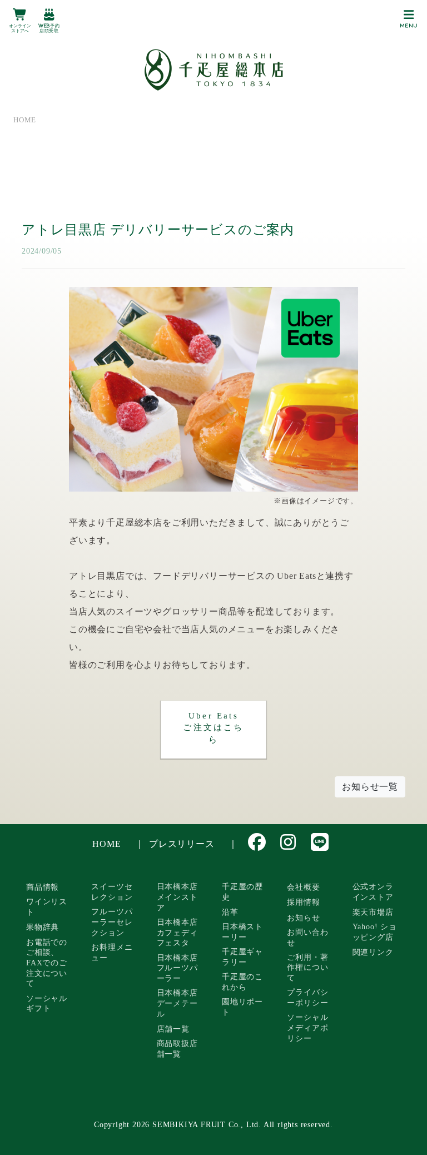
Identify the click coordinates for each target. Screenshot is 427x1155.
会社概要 (303, 887)
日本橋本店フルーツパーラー (177, 968)
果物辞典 (42, 927)
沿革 (230, 912)
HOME (106, 844)
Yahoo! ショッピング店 (374, 931)
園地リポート (242, 1007)
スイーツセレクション (111, 891)
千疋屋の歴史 (242, 891)
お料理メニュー (111, 952)
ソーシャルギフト (46, 1003)
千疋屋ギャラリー (242, 956)
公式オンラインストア (373, 891)
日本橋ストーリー (242, 931)
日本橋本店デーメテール (177, 1003)
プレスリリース (182, 844)
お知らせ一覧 (370, 786)
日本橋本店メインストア (177, 896)
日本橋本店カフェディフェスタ (177, 932)
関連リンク (373, 952)
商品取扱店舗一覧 (177, 1048)
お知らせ (303, 917)
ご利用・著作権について (307, 967)
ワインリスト (46, 906)
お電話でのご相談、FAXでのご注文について (46, 963)
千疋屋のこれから (242, 982)
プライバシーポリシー (307, 997)
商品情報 (42, 887)
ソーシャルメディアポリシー (307, 1027)
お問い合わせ (307, 937)
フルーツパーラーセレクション (111, 921)
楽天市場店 (373, 912)
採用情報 (303, 902)
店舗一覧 (173, 1028)
